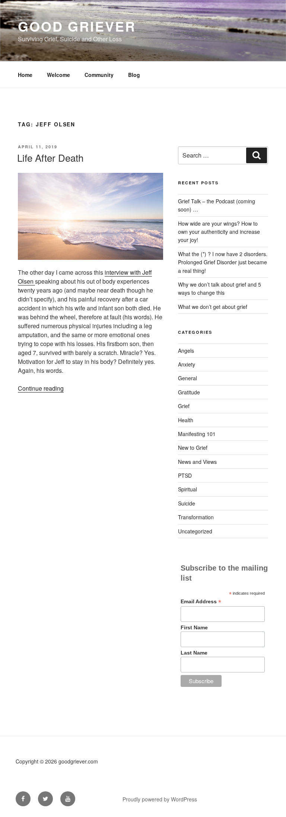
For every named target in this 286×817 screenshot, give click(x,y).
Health (185, 420)
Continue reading (41, 388)
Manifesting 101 (197, 433)
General (187, 378)
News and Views (197, 461)
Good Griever (77, 26)
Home (25, 74)
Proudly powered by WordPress (160, 799)
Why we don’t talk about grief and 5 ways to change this (219, 288)
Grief (184, 406)
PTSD (185, 475)
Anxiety (186, 364)
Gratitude (189, 392)
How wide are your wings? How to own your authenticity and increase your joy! (219, 232)
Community (99, 74)
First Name (194, 627)
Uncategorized (195, 531)
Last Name (194, 653)
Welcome (58, 74)
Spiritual (187, 489)
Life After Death (50, 157)
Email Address (201, 601)
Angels (186, 350)
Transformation (196, 517)
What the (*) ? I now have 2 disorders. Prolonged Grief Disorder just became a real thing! (222, 262)
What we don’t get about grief (212, 306)
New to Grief (192, 447)
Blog (134, 74)
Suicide (186, 503)
